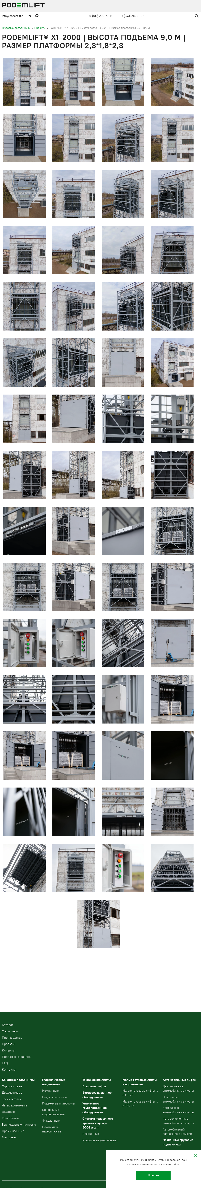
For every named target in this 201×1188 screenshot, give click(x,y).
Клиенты (8, 1050)
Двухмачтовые (12, 1092)
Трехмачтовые (12, 1099)
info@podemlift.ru (13, 16)
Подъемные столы (54, 1097)
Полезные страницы (16, 1057)
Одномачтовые (12, 1086)
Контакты (9, 1069)
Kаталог (7, 1025)
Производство (12, 1037)
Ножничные (50, 1090)
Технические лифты (96, 1080)
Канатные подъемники (18, 1080)
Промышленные (13, 1131)
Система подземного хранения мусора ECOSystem (97, 1123)
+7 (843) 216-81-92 (132, 16)
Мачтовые (9, 1137)
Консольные (10, 1118)
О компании (10, 1031)
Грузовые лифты (94, 1086)
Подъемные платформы (58, 1103)
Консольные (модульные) (100, 1140)
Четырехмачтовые (14, 1105)
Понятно (153, 1175)
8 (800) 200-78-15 (100, 16)
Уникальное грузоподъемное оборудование (94, 1108)
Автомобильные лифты (179, 1080)
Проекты (8, 1044)
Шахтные (8, 1112)
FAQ (5, 1063)
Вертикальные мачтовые (19, 1124)
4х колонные (51, 1120)
